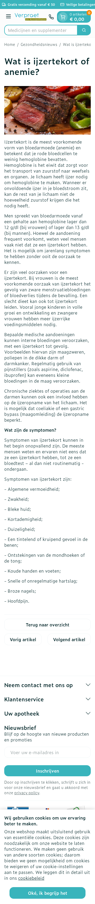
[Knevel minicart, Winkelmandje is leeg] (63, 17)
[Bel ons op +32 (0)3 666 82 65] (51, 17)
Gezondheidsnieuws (39, 44)
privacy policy (26, 792)
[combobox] (41, 30)
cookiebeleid (31, 878)
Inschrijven (47, 771)
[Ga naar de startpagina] (30, 17)
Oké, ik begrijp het (47, 893)
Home (9, 44)
